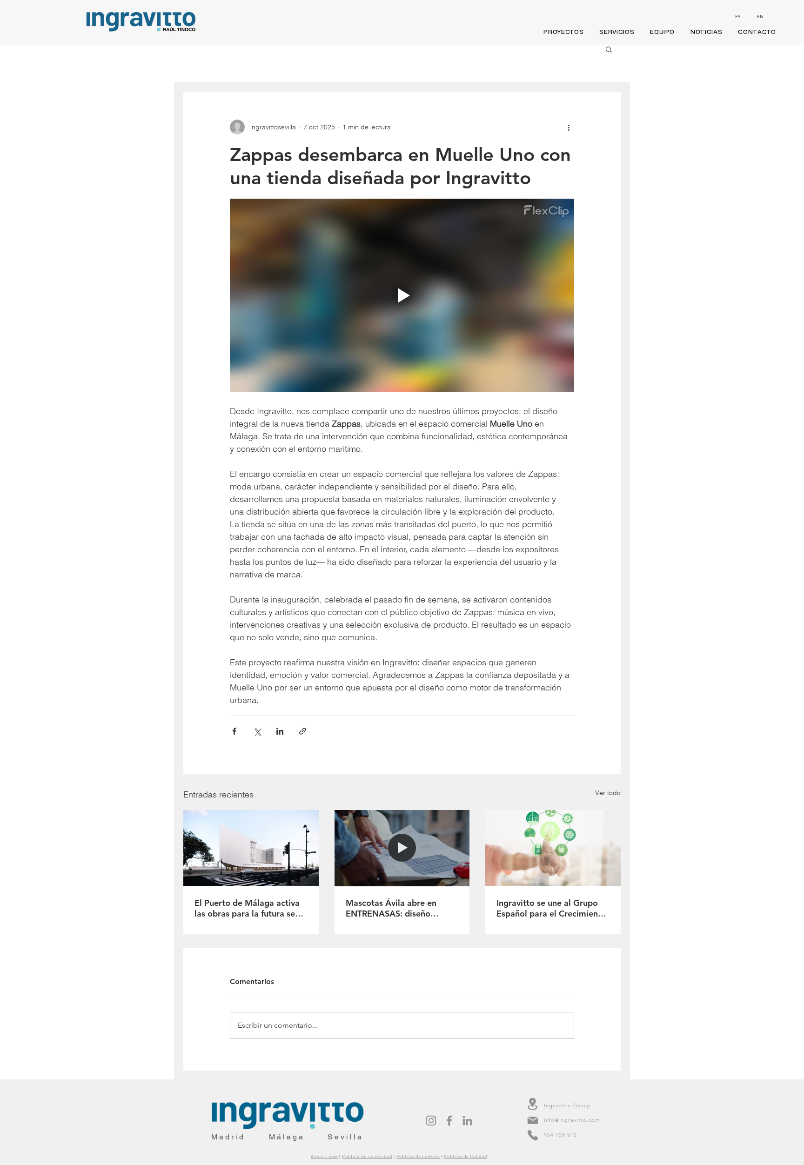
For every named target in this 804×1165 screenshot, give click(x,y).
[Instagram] (431, 1120)
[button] (608, 49)
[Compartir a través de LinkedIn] (279, 731)
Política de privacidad (367, 1156)
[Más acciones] (568, 127)
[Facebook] (449, 1120)
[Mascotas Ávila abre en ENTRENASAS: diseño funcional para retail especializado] (402, 848)
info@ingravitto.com (572, 1120)
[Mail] (532, 1120)
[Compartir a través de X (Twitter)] (257, 731)
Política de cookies (418, 1156)
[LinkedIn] (467, 1120)
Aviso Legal (324, 1156)
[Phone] (532, 1135)
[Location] (532, 1104)
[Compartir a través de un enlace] (302, 731)
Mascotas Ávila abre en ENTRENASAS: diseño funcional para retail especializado (391, 908)
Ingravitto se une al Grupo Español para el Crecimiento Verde (551, 908)
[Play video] (402, 295)
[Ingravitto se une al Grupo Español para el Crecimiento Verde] (553, 848)
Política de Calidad (465, 1156)
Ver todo (608, 793)
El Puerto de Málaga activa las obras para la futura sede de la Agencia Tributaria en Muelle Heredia (249, 908)
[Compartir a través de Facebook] (234, 731)
